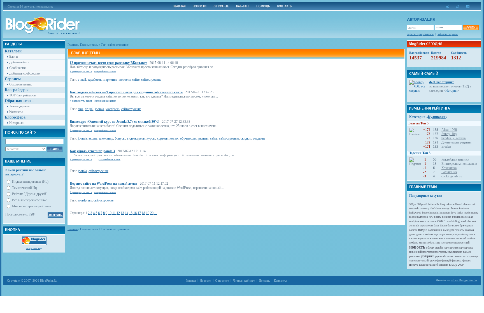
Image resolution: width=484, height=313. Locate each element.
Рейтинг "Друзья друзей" (29, 194)
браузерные (466, 225)
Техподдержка (19, 106)
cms (80, 109)
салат (450, 256)
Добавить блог (19, 62)
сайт (443, 256)
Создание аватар (20, 84)
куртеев (162, 138)
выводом (448, 229)
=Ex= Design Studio (464, 280)
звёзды (429, 234)
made (467, 212)
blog (442, 204)
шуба (429, 264)
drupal (89, 109)
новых (173, 138)
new (431, 216)
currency (424, 208)
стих (464, 256)
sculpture (414, 221)
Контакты (16, 112)
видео (422, 230)
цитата (413, 264)
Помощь (264, 280)
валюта (413, 229)
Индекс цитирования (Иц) (30, 182)
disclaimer (435, 208)
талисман (414, 260)
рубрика (427, 256)
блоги (443, 225)
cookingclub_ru (451, 176)
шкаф (422, 264)
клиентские (436, 238)
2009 (461, 264)
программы (441, 251)
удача (432, 260)
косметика (449, 238)
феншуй (446, 260)
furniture (464, 208)
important (444, 212)
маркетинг (110, 80)
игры (442, 234)
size (427, 221)
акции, (93, 138)
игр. (436, 234)
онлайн (439, 247)
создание (259, 138)
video (441, 221)
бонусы (120, 138)
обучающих (188, 138)
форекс (466, 260)
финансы (457, 260)
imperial (434, 212)
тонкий (424, 260)
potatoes (446, 216)
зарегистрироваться (420, 34)
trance (433, 221)
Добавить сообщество (24, 73)
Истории (451, 90)
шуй (435, 264)
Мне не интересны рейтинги (31, 206)
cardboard (457, 204)
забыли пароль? (448, 34)
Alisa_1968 (449, 130)
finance (454, 208)
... (155, 213)
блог (436, 225)
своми (457, 256)
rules (464, 216)
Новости (205, 280)
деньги (420, 234)
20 (151, 213)
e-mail (82, 80)
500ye (420, 204)
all (425, 204)
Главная (73, 44)
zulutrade (414, 225)
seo (422, 221)
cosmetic (414, 208)
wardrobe (465, 221)
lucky (460, 212)
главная (469, 229)
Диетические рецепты (456, 142)
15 (130, 213)
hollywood (415, 212)
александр (106, 138)
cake (448, 204)
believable (433, 204)
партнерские (451, 247)
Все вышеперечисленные (29, 200)
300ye (412, 204)
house (425, 212)
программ (428, 251)
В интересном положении (459, 164)
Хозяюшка (449, 168)
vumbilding (453, 221)
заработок (95, 80)
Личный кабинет (244, 280)
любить (471, 238)
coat (473, 204)
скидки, (246, 138)
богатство (453, 225)
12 (118, 213)
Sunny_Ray (449, 134)
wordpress (113, 109)
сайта (213, 138)
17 (139, 213)
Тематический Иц (24, 188)
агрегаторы (426, 225)
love (453, 212)
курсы (150, 138)
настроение (447, 242)
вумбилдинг (435, 229)
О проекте (222, 280)
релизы (203, 138)
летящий (461, 238)
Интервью (16, 123)
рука (438, 256)
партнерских (466, 247)
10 (109, 213)
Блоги (13, 57)
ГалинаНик (449, 172)
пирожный (415, 251)
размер (467, 251)
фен (438, 260)
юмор (453, 264)
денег (412, 234)
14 (126, 213)
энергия (443, 264)
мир (438, 242)
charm (466, 204)
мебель (431, 242)
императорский (455, 234)
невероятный (461, 242)
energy (446, 208)
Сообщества (17, 68)
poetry (437, 216)
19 (147, 213)
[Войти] (471, 27)
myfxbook (422, 216)
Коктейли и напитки (455, 159)
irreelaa (446, 147)
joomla (99, 109)
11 (114, 213)
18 (143, 213)
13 (122, 213)
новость (417, 247)
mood (412, 216)
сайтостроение (151, 80)
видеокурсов (136, 138)
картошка (423, 238)
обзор (430, 247)
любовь (413, 242)
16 (135, 213)
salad (470, 216)
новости (125, 80)
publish (456, 216)
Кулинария (437, 117)
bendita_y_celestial (453, 138)
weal (473, 221)
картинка (469, 234)
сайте (135, 80)
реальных (414, 256)
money (474, 212)
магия (422, 242)
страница (472, 256)
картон (413, 238)
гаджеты (459, 229)
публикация (455, 251)
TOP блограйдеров (22, 95)
